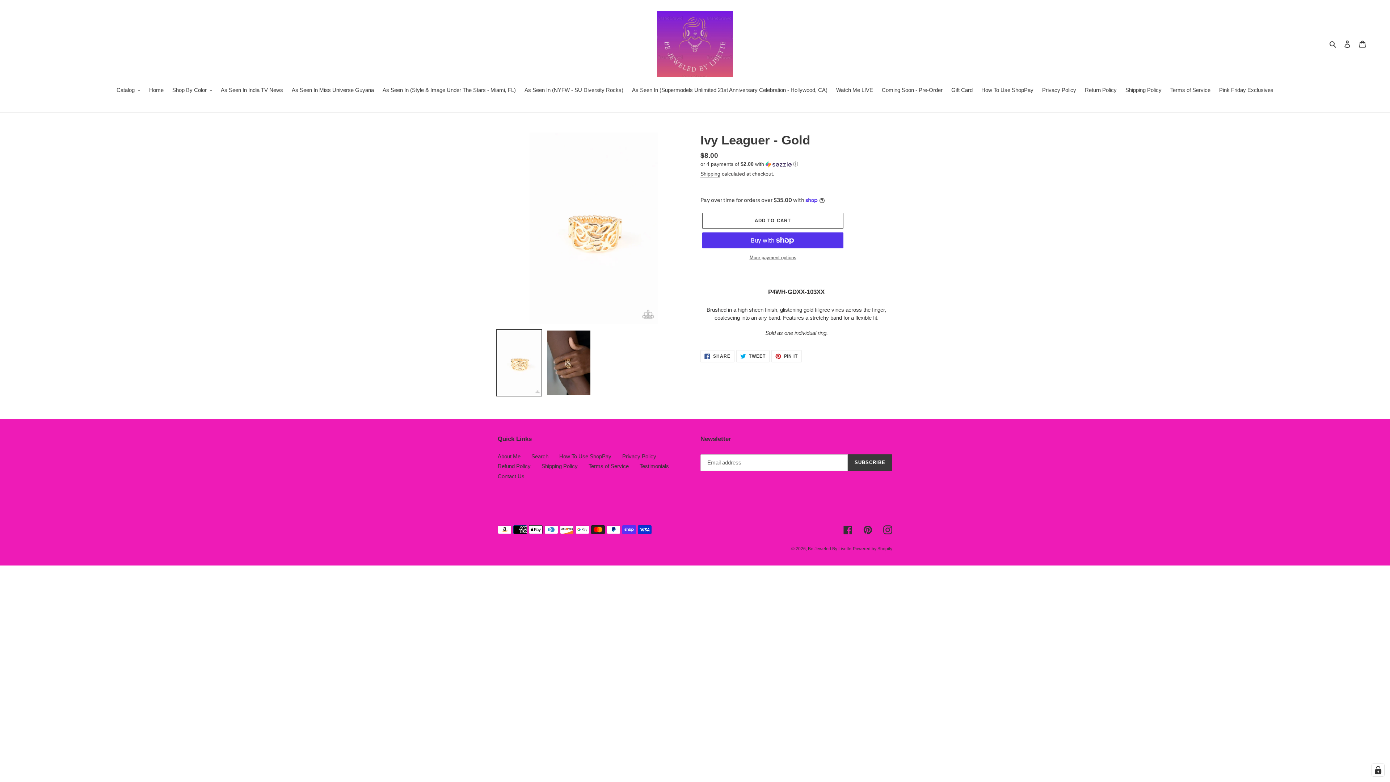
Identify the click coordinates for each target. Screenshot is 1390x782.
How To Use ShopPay (585, 456)
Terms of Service (609, 466)
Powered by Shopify (872, 548)
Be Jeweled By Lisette (829, 548)
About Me (509, 456)
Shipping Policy (560, 466)
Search (539, 456)
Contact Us (511, 476)
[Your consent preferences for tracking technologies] (1378, 770)
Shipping (710, 174)
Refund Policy (514, 466)
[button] (749, 164)
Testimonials (654, 466)
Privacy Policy (639, 456)
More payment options (773, 257)
